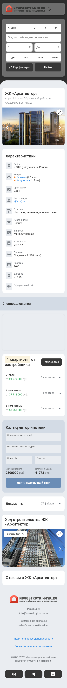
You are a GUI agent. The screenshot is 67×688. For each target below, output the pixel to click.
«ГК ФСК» (19, 201)
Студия (12, 27)
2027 (40, 57)
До (38, 47)
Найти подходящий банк (33, 482)
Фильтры (53, 361)
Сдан (12, 57)
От (9, 47)
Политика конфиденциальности (33, 638)
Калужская (23, 180)
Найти (48, 67)
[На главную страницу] (25, 11)
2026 (26, 57)
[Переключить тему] (49, 9)
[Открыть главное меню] (58, 9)
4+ (56, 27)
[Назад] (7, 127)
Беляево (21, 177)
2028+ (54, 57)
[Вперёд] (59, 127)
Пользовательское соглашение (33, 646)
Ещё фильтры (21, 67)
